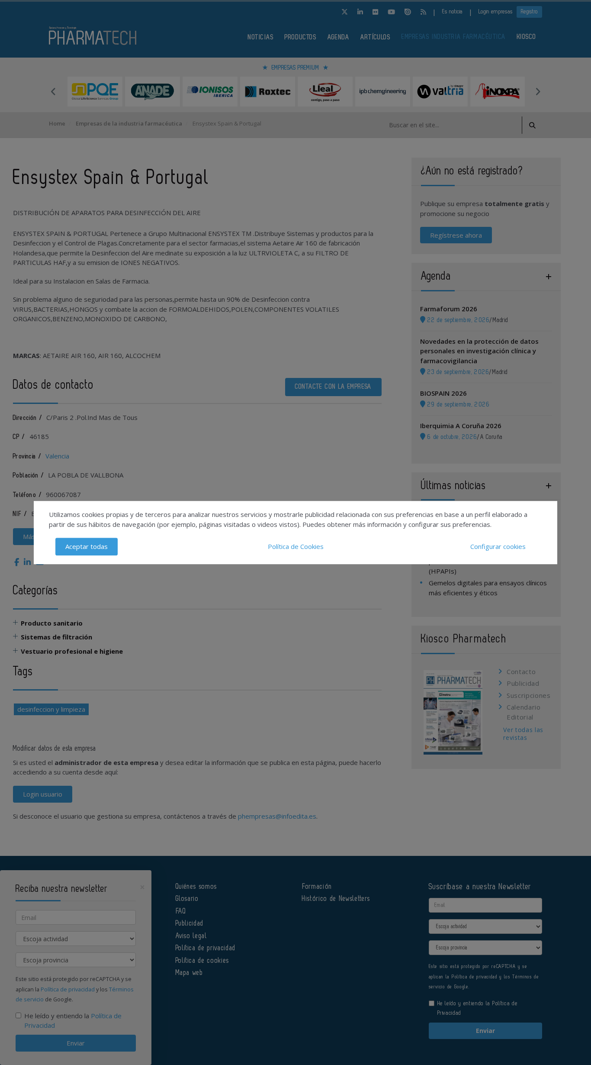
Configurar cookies (498, 546)
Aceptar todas (86, 546)
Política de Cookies (296, 546)
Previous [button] (53, 91)
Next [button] (537, 91)
